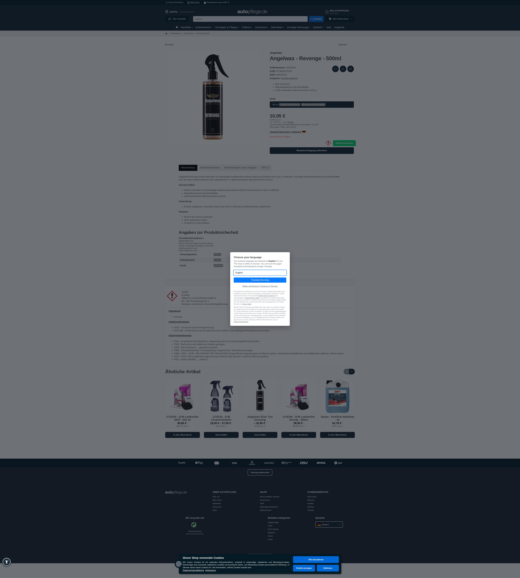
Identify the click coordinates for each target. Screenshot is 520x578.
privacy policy (246, 304)
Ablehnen (327, 568)
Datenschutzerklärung (193, 570)
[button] (7, 562)
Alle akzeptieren (316, 559)
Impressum (210, 570)
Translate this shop (260, 280)
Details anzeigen (304, 568)
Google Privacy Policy (252, 298)
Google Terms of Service (266, 295)
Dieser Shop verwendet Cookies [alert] (203, 557)
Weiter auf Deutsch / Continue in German (260, 286)
